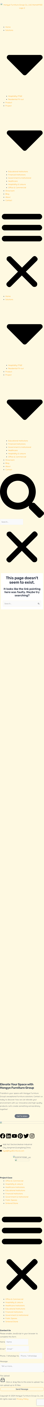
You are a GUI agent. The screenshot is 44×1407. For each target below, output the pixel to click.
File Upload (5, 1376)
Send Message (22, 1389)
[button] (22, 250)
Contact (8, 200)
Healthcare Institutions (15, 1187)
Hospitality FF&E (15, 96)
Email (3, 1349)
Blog (7, 194)
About (7, 197)
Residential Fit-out (16, 99)
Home (8, 27)
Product (8, 102)
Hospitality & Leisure (17, 184)
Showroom (10, 191)
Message (4, 1361)
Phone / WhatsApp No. (9, 1356)
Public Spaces (11, 1200)
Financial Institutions (17, 175)
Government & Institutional (19, 178)
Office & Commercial (17, 187)
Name (2, 1342)
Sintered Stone (11, 1203)
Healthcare (13, 181)
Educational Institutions (18, 171)
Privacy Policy (22, 1399)
